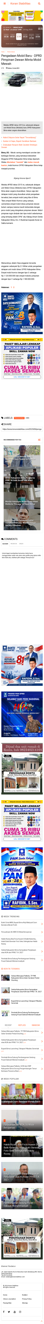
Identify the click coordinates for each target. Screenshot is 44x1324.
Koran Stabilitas (20, 3)
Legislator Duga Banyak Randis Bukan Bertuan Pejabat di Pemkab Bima (20, 459)
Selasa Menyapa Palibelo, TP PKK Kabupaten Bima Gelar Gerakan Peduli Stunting (25, 978)
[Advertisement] (18, 104)
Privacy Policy (26, 1299)
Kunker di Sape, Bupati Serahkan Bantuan (19, 141)
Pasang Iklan (7, 1303)
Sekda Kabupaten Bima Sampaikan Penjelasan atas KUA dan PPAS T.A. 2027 (22, 1176)
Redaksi (24, 1295)
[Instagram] (20, 1312)
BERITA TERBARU (11, 969)
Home (2, 52)
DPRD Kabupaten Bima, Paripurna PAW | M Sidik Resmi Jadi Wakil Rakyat (20, 480)
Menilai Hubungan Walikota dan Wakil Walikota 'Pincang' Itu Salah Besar (21, 502)
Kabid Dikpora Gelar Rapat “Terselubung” (19, 137)
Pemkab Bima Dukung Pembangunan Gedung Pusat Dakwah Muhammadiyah (18, 1202)
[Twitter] (9, 1312)
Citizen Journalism (9, 1299)
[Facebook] (3, 1312)
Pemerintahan (11, 52)
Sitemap (25, 1303)
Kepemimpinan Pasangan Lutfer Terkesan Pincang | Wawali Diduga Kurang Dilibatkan (20, 522)
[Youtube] (15, 1312)
